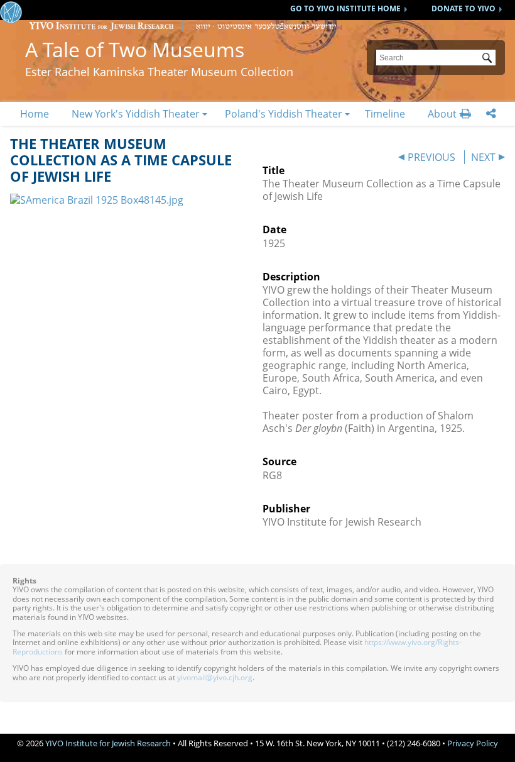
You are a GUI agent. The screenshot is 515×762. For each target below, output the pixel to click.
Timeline (385, 114)
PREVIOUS (431, 157)
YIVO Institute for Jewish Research (108, 743)
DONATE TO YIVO (463, 8)
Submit (489, 59)
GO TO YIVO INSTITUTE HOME (345, 8)
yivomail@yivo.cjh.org (214, 677)
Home (34, 114)
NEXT (483, 157)
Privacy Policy (472, 743)
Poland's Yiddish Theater (283, 114)
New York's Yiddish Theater (136, 114)
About (442, 114)
